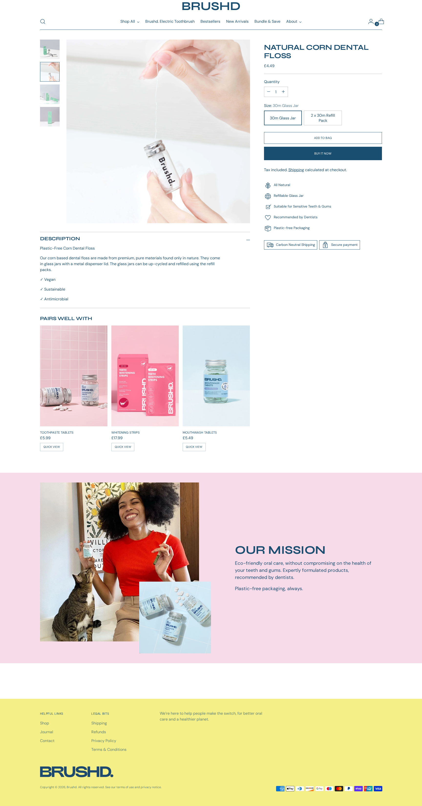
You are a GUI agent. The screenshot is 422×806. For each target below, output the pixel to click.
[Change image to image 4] (50, 116)
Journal (46, 731)
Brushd (72, 787)
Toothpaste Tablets (57, 432)
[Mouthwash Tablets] (216, 376)
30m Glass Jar (283, 117)
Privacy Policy (103, 740)
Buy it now (322, 153)
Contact (47, 740)
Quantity (272, 81)
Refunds (98, 731)
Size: (281, 105)
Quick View (51, 447)
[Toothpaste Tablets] (73, 376)
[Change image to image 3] (50, 94)
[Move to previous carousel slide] (366, 682)
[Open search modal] (43, 21)
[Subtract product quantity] (283, 92)
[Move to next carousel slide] (378, 682)
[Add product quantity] (268, 92)
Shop (44, 723)
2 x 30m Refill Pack (323, 118)
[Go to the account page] (369, 21)
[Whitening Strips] (145, 376)
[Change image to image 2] (50, 72)
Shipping (296, 169)
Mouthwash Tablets (200, 432)
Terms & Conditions (109, 749)
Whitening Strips (125, 432)
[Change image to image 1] (50, 49)
